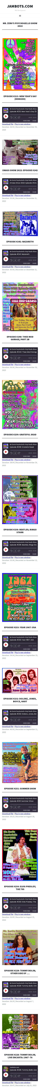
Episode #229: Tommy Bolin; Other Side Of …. (20, 972)
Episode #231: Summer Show (20, 788)
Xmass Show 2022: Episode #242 (20, 170)
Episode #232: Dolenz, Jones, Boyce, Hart (20, 700)
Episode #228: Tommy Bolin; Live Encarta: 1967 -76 (20, 1056)
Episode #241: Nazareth (20, 241)
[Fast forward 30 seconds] (19, 117)
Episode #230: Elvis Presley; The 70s (20, 888)
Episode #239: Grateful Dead (20, 434)
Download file (7, 124)
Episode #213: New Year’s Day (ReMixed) (20, 97)
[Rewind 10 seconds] (11, 117)
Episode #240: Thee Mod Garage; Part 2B (20, 338)
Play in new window (22, 124)
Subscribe (26, 121)
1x (15, 117)
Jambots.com (20, 6)
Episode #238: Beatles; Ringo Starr (20, 531)
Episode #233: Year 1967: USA (20, 627)
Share (34, 121)
